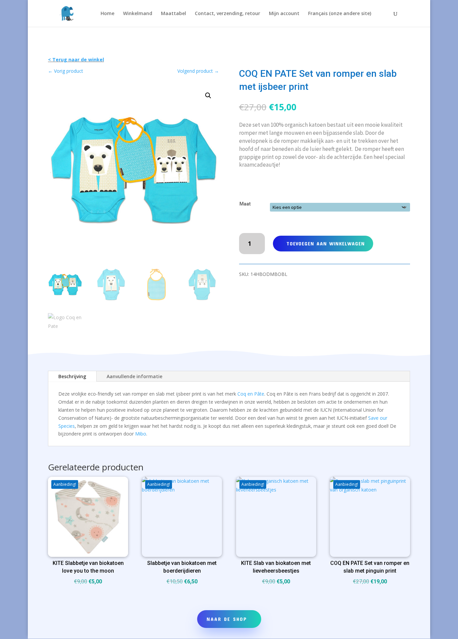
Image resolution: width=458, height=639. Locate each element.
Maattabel (173, 13)
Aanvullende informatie (134, 376)
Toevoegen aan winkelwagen (325, 243)
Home (107, 13)
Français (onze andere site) (339, 13)
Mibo (140, 433)
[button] (208, 96)
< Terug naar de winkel (76, 59)
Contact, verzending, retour (227, 13)
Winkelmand (137, 13)
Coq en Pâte (250, 394)
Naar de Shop (227, 619)
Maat (245, 204)
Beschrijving (72, 376)
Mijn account (284, 13)
